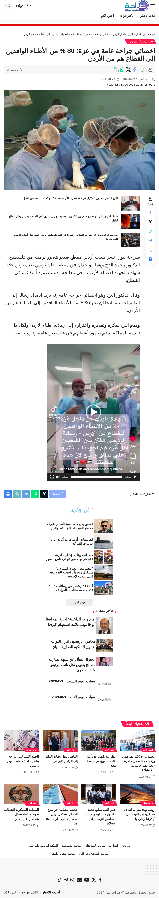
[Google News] (79, 880)
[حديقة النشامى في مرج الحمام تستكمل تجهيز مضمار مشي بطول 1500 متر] (60, 794)
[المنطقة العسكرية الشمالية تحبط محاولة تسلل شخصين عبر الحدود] (21, 794)
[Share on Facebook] (134, 70)
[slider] (96, 477)
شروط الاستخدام (95, 845)
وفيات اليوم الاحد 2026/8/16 (74, 697)
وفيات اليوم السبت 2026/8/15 (72, 681)
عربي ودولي (133, 41)
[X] (94, 880)
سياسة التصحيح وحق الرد (94, 853)
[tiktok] (60, 880)
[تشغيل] (135, 477)
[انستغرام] (72, 880)
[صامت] (58, 477)
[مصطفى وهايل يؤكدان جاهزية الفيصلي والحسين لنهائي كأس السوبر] (103, 557)
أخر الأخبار (79, 510)
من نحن (126, 845)
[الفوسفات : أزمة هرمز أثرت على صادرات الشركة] (103, 541)
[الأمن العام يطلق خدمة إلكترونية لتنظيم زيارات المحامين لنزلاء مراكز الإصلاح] (98, 794)
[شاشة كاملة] (52, 477)
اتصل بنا (113, 845)
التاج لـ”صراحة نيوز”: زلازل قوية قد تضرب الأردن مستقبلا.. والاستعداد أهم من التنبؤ (71, 198)
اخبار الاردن (148, 41)
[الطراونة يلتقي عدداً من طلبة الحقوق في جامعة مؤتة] (98, 740)
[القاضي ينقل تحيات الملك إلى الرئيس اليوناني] (60, 740)
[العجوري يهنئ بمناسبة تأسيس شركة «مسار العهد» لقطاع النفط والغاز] (103, 526)
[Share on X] (128, 70)
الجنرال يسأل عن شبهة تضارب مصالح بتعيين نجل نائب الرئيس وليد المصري (72, 664)
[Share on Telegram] (150, 240)
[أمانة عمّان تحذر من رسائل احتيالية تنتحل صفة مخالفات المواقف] (103, 588)
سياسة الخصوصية (71, 845)
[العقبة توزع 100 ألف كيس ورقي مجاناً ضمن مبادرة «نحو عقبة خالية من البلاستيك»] (137, 740)
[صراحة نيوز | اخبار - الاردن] (137, 6)
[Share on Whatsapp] (122, 70)
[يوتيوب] (86, 880)
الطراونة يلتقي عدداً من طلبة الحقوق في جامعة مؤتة (101, 761)
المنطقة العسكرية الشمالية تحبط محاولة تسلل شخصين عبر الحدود (21, 814)
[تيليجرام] (66, 880)
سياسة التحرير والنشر (63, 853)
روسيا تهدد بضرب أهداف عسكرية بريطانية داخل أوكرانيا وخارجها (139, 814)
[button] (152, 6)
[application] (93, 412)
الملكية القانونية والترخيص (43, 845)
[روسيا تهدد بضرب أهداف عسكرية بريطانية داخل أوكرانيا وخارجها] (137, 794)
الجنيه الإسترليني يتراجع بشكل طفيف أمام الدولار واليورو (23, 761)
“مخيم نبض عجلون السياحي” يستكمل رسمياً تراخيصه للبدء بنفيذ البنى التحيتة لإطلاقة (71, 572)
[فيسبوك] (100, 880)
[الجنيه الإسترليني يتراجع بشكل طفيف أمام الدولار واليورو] (21, 740)
